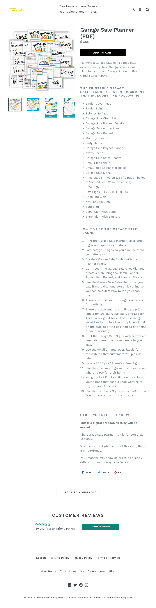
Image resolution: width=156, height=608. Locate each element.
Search (41, 557)
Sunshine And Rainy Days (49, 597)
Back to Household (80, 492)
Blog (94, 11)
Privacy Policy (82, 557)
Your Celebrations (72, 11)
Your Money (89, 6)
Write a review (101, 526)
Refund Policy (59, 557)
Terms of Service (108, 557)
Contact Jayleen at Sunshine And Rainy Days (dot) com (99, 597)
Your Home (67, 6)
